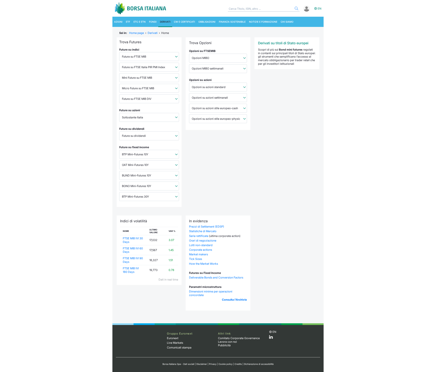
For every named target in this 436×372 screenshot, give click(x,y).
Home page (136, 33)
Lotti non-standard (201, 245)
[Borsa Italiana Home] (140, 8)
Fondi (153, 21)
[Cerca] (296, 9)
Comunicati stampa (179, 347)
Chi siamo (287, 21)
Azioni (118, 21)
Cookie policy (225, 364)
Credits (238, 364)
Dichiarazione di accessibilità (259, 364)
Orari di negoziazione (202, 240)
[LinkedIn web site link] (271, 337)
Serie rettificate (198, 236)
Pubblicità (224, 345)
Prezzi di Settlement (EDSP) (206, 226)
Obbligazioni (206, 21)
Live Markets (175, 342)
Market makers (198, 254)
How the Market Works (203, 263)
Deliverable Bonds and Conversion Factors (216, 277)
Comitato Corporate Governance (239, 338)
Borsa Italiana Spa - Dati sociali (178, 364)
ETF (128, 21)
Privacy (212, 364)
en (319, 8)
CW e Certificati (184, 21)
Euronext (172, 338)
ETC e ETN (140, 21)
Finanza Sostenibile (232, 21)
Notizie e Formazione (263, 21)
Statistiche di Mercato (202, 231)
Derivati (165, 21)
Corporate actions (200, 249)
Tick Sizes (195, 259)
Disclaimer (201, 364)
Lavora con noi (227, 341)
